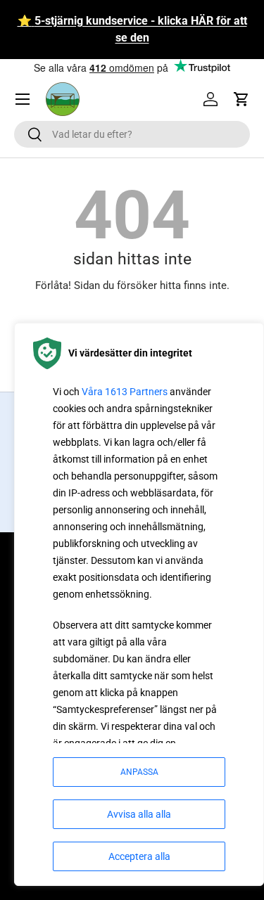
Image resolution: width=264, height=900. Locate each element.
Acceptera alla (139, 856)
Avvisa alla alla (139, 814)
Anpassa (139, 772)
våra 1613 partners (125, 391)
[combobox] (132, 134)
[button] (241, 99)
